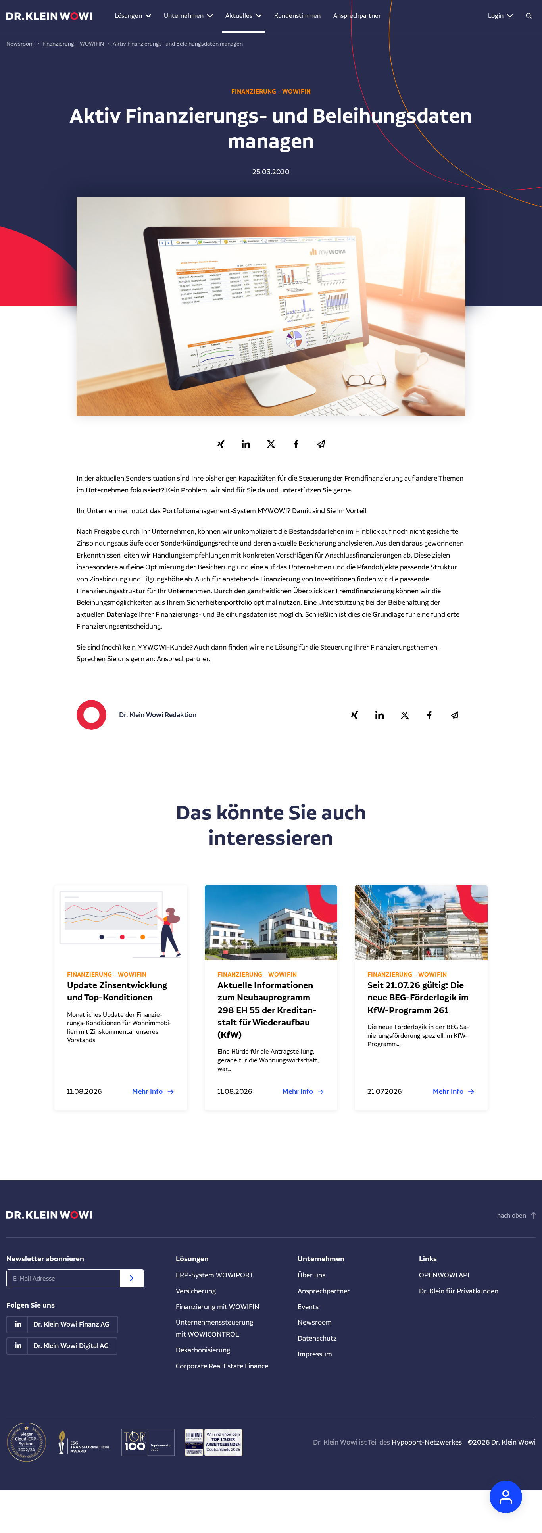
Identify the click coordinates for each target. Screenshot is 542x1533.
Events (308, 1307)
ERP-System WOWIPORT (215, 1275)
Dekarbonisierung (203, 1350)
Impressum (315, 1354)
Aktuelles (238, 15)
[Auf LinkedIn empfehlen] (246, 444)
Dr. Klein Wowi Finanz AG (71, 1325)
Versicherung (196, 1291)
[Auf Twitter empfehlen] (271, 444)
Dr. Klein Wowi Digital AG (71, 1346)
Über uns (311, 1275)
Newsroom (20, 43)
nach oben (511, 1215)
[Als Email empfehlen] (321, 444)
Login (496, 15)
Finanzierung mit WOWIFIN (217, 1307)
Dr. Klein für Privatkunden (458, 1291)
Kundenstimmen (297, 15)
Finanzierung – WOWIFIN (73, 43)
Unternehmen (184, 15)
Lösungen (128, 15)
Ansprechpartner (357, 15)
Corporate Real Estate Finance (222, 1366)
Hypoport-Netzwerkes (427, 1442)
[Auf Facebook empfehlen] (296, 444)
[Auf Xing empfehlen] (221, 444)
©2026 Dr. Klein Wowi (502, 1442)
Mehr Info (147, 1092)
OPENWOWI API (444, 1275)
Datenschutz (317, 1338)
